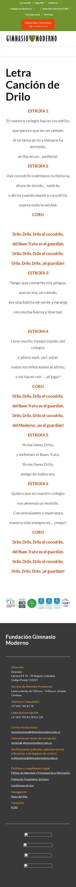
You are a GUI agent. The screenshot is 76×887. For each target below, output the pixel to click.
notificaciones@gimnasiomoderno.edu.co (34, 758)
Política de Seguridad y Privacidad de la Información (40, 772)
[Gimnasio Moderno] (31, 38)
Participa (48, 14)
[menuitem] (25, 3)
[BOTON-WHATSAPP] (38, 866)
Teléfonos (53, 3)
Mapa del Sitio (19, 796)
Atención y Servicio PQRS (55, 8)
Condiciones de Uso (22, 785)
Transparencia (32, 14)
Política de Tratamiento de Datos (30, 779)
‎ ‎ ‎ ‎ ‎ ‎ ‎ (37, 8)
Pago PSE (39, 3)
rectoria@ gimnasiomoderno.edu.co (31, 742)
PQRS (14, 807)
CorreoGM (25, 3)
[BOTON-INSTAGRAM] (38, 846)
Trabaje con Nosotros (21, 8)
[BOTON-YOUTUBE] (38, 856)
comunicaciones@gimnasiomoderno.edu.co (35, 732)
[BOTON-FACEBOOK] (38, 836)
